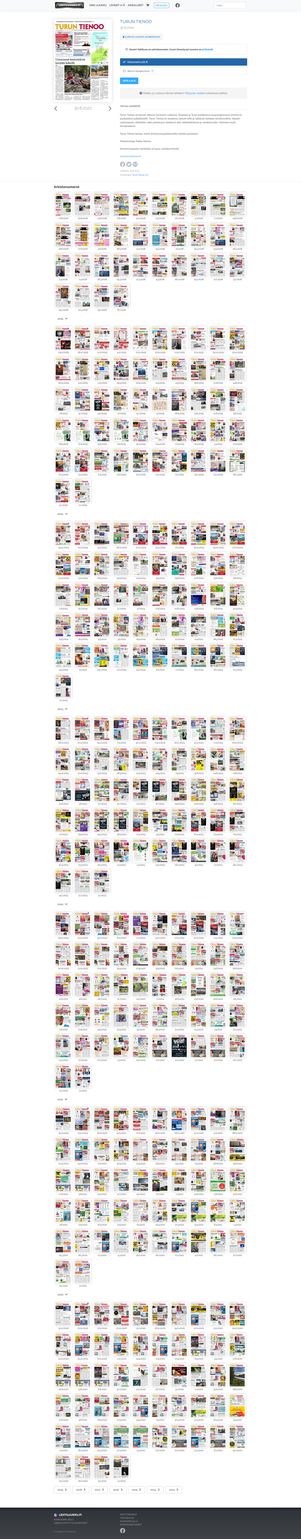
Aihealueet (135, 5)
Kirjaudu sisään (195, 93)
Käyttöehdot (128, 1514)
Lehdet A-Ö (117, 5)
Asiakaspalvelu (64, 1519)
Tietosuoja (127, 1518)
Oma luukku (98, 5)
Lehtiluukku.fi (70, 1514)
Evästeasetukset (131, 1524)
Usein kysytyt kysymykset (71, 1523)
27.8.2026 (207, 49)
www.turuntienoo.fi (130, 156)
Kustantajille (129, 1521)
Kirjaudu (162, 5)
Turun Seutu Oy (140, 175)
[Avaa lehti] (63, 204)
